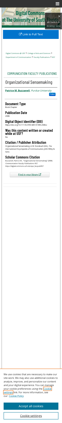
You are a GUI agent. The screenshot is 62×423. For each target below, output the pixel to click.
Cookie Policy (16, 396)
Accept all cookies (31, 406)
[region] (31, 396)
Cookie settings (31, 416)
